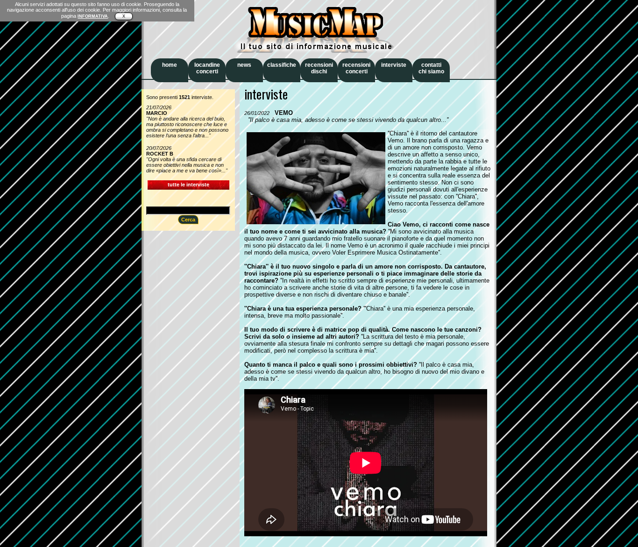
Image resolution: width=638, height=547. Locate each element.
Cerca (188, 219)
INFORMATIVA (93, 16)
